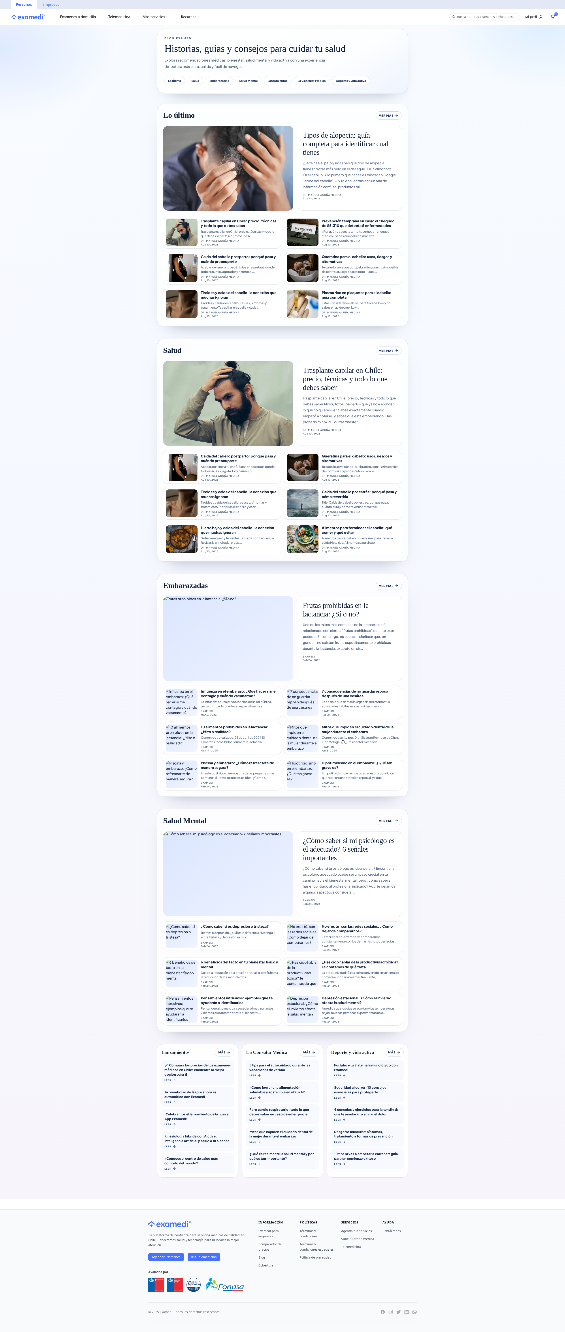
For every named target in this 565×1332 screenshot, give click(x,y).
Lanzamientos (278, 80)
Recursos (188, 16)
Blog (261, 1257)
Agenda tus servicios (356, 1231)
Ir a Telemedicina (204, 1257)
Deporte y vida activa (351, 80)
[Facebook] (382, 1312)
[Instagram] (390, 1312)
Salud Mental (248, 80)
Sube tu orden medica (357, 1239)
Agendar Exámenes (166, 1257)
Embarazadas (219, 80)
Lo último (174, 80)
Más (222, 1052)
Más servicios (154, 16)
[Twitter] (398, 1312)
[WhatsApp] (414, 1312)
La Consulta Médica (312, 80)
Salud (195, 80)
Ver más (386, 115)
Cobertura (265, 1265)
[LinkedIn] (406, 1312)
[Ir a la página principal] (28, 17)
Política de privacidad (315, 1257)
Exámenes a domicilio (78, 16)
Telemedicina (119, 16)
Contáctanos (391, 1231)
